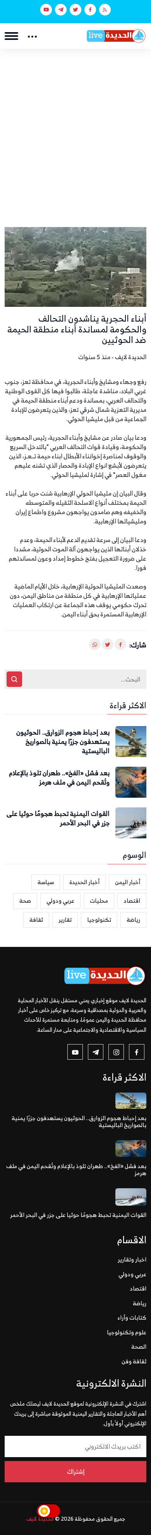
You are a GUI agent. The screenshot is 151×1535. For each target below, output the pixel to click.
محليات (99, 900)
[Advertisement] (75, 128)
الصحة (138, 1346)
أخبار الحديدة (84, 882)
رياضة (133, 919)
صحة (25, 900)
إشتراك (75, 1471)
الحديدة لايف (40, 1518)
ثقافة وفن (134, 1361)
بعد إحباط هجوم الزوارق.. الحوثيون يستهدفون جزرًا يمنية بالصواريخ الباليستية (63, 741)
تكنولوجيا (99, 919)
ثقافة (36, 919)
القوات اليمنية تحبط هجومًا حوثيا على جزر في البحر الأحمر (58, 818)
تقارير (65, 919)
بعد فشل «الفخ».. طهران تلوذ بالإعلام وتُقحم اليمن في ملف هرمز (59, 778)
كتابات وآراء (132, 1317)
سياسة (46, 882)
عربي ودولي (60, 900)
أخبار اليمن (127, 882)
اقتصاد (132, 900)
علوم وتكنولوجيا (126, 1332)
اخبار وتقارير (132, 1259)
